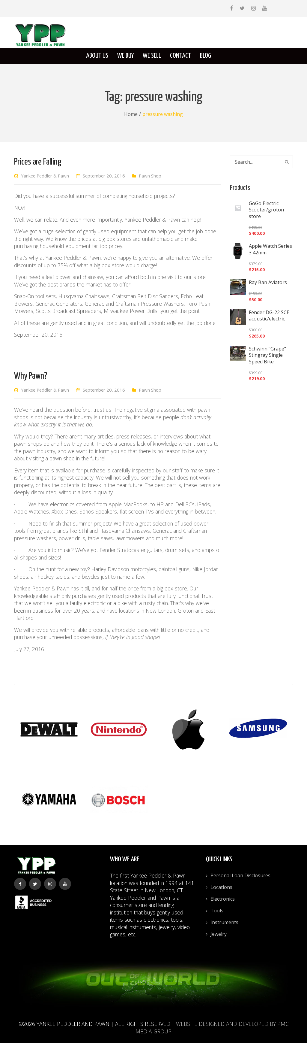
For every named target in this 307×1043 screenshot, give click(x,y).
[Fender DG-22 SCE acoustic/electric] (238, 317)
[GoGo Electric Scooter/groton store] (238, 208)
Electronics (222, 899)
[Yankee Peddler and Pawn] (40, 35)
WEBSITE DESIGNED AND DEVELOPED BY (226, 1023)
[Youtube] (264, 8)
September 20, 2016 (104, 176)
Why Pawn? (30, 376)
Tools (216, 910)
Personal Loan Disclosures (240, 875)
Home (131, 114)
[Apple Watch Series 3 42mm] (238, 251)
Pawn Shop (150, 176)
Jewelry (218, 934)
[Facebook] (231, 8)
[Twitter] (242, 8)
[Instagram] (253, 8)
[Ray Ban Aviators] (238, 287)
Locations (221, 887)
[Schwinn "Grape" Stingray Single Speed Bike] (238, 354)
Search (287, 162)
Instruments (224, 922)
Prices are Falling (37, 161)
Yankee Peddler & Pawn (45, 176)
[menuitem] (97, 56)
